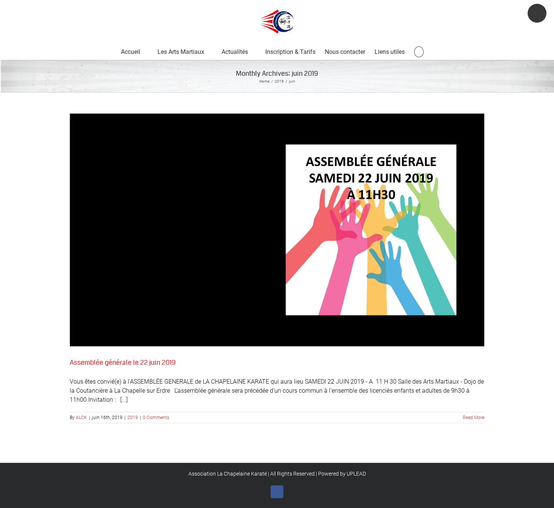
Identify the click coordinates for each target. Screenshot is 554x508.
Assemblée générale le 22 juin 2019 (123, 362)
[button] (419, 51)
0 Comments (156, 417)
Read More (473, 417)
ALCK (81, 417)
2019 (132, 417)
